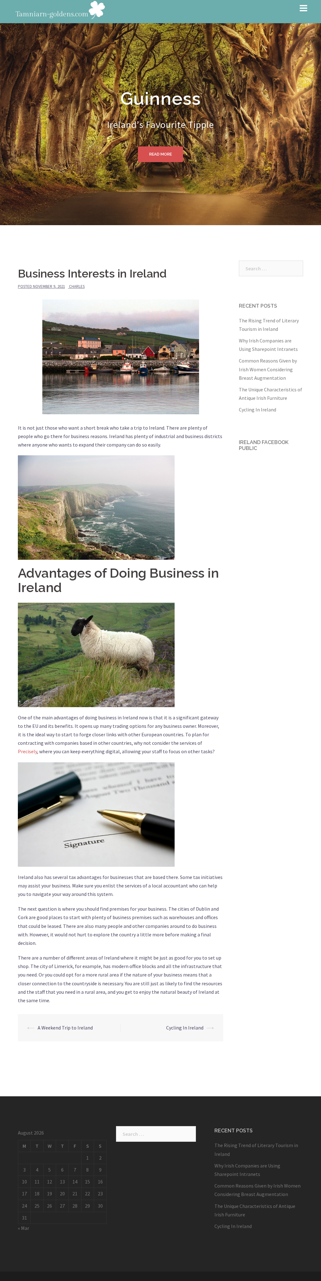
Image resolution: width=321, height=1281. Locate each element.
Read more (160, 154)
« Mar (23, 1228)
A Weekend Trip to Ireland (65, 1027)
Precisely (27, 751)
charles (77, 286)
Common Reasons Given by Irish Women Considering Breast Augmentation (268, 369)
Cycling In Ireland (184, 1027)
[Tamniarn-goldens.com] (59, 11)
